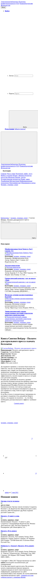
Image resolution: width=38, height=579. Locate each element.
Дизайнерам (5, 181)
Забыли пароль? (20, 129)
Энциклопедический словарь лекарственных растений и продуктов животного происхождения (19, 313)
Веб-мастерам (14, 181)
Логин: (11, 76)
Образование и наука (28, 183)
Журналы (11, 177)
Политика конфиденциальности (13, 2)
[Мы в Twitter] (16, 216)
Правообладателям (26, 3)
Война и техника (7, 175)
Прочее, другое (20, 177)
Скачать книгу (19, 403)
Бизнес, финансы (19, 175)
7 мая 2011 (14, 492)
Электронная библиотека (9, 2)
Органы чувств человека (10, 501)
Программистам (14, 183)
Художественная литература (10, 179)
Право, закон (25, 179)
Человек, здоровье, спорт (9, 185)
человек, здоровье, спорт (22, 256)
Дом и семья (11, 174)
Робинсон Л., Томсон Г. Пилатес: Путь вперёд (17, 546)
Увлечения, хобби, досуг (24, 174)
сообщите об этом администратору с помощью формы (17, 576)
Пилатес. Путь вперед (9, 531)
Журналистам (5, 5)
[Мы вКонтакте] (16, 200)
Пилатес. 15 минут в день (10, 516)
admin (7, 492)
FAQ (17, 3)
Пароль (11, 93)
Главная (3, 174)
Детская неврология (12, 265)
